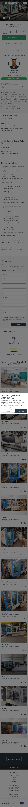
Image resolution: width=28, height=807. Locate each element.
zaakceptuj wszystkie (21, 410)
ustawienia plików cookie (8, 410)
